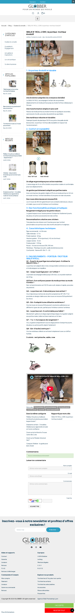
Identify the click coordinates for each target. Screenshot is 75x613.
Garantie (4, 559)
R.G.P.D (40, 568)
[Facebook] (32, 547)
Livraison (4, 562)
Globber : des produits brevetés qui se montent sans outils (12, 174)
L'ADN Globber (42, 556)
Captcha (69, 498)
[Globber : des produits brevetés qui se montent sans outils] (12, 167)
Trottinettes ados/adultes (46, 584)
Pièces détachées (43, 590)
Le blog (40, 559)
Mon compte (5, 578)
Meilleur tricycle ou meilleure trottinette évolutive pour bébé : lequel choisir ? (12, 155)
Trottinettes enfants (44, 581)
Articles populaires (10, 75)
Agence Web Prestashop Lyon (48, 599)
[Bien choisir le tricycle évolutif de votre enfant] (12, 101)
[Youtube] (40, 547)
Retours (4, 565)
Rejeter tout (59, 610)
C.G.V (39, 565)
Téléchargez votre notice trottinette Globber (10, 90)
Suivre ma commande (8, 587)
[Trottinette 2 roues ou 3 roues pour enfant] (12, 118)
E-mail (70, 473)
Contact (4, 556)
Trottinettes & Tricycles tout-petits (49, 578)
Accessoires (42, 587)
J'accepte (59, 605)
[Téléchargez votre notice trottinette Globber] (12, 83)
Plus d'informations (7, 612)
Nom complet (67, 465)
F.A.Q (3, 568)
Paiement (4, 581)
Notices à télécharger (8, 571)
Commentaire (67, 481)
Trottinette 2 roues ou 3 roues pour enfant (12, 124)
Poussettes (41, 593)
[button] (32, 2)
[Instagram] (36, 547)
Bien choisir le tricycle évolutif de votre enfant (12, 107)
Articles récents (9, 140)
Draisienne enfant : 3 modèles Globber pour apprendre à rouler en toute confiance (12, 193)
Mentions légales (43, 562)
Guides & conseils (36, 37)
